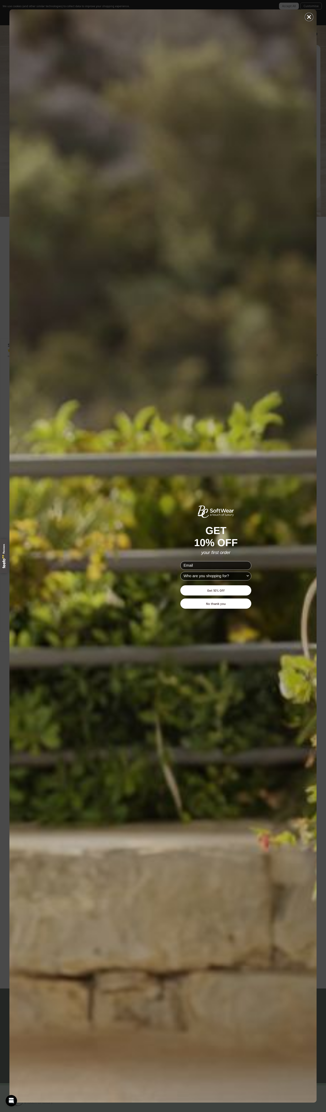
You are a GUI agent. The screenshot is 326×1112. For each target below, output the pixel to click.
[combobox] (215, 576)
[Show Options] (248, 576)
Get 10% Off (216, 590)
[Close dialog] (309, 17)
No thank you (216, 604)
